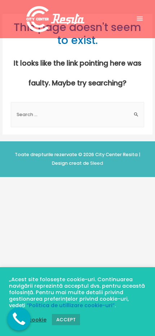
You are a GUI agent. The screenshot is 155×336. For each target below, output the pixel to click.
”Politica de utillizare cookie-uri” (71, 305)
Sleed (96, 163)
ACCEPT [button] (66, 319)
